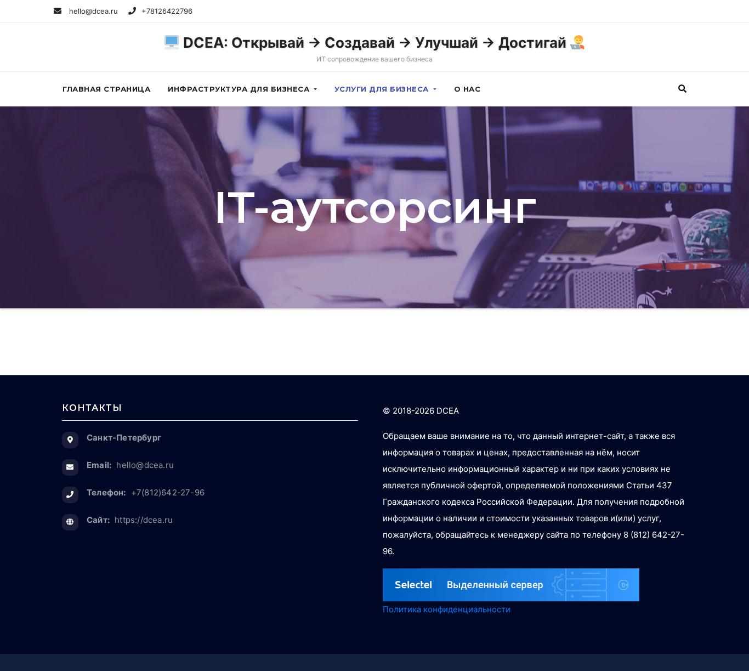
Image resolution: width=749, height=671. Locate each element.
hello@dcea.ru (92, 11)
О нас (467, 88)
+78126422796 (166, 11)
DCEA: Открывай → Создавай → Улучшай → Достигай (375, 48)
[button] (682, 88)
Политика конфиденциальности (446, 609)
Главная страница (106, 88)
